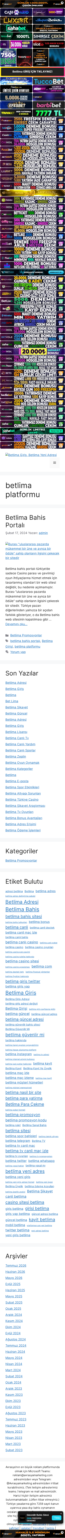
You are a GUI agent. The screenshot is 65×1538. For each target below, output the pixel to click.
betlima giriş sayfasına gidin (42, 1009)
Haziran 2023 (15, 1425)
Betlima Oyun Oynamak (22, 762)
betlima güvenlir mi (24, 1034)
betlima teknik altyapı (48, 1136)
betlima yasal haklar (14, 1166)
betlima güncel (17, 1014)
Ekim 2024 (13, 1327)
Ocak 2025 (13, 1308)
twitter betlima (17, 1230)
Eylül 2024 (13, 1333)
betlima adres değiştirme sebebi (20, 896)
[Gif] (32, 193)
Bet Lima (11, 701)
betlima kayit (42, 1063)
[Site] (32, 120)
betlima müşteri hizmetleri (24, 1082)
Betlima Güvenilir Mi (17, 1029)
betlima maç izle (17, 1073)
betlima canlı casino (21, 942)
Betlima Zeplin (15, 756)
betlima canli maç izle (21, 932)
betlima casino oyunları (39, 947)
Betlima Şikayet (16, 707)
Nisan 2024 (13, 1364)
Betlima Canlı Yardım (20, 744)
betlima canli (16, 927)
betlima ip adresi (41, 1054)
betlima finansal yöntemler (38, 972)
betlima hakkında (15, 1040)
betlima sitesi (18, 1130)
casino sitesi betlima (24, 1202)
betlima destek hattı (14, 972)
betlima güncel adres (44, 1014)
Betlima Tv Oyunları (19, 812)
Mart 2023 (13, 1444)
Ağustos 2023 (15, 1413)
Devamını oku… (16, 624)
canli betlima (15, 1196)
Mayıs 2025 (13, 1296)
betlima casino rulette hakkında (19, 957)
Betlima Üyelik (14, 1186)
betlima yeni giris (17, 1177)
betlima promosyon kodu (26, 1120)
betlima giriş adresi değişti (21, 1003)
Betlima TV (38, 1141)
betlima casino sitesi (22, 961)
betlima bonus (39, 922)
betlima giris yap (17, 986)
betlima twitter (16, 1161)
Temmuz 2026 (15, 1265)
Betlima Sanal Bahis (34, 1125)
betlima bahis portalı (25, 641)
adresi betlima (14, 891)
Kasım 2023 (14, 1395)
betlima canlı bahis (16, 937)
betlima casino (14, 947)
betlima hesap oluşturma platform (20, 1050)
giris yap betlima (17, 1214)
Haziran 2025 (15, 1290)
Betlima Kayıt (13, 1068)
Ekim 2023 (13, 1401)
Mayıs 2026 (13, 1278)
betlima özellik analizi (15, 1192)
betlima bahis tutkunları (16, 922)
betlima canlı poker (48, 943)
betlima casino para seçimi (17, 952)
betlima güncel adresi (24, 1019)
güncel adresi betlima (45, 1214)
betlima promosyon (22, 1114)
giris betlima (14, 1209)
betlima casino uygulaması (17, 967)
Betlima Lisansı (16, 732)
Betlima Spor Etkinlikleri (22, 787)
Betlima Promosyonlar (26, 635)
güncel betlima (16, 1220)
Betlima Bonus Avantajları (23, 818)
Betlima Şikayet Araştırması (25, 806)
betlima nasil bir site (23, 1092)
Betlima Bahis (22, 909)
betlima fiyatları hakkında (17, 976)
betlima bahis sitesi (23, 916)
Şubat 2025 (13, 1302)
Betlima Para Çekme (24, 1104)
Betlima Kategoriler (19, 769)
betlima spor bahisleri (21, 1136)
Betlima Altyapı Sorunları (23, 793)
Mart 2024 (13, 1370)
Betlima (10, 695)
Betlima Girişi (16, 1008)
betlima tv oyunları (16, 1156)
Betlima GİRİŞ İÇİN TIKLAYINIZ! (32, 71)
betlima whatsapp (41, 1161)
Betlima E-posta (17, 781)
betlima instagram (18, 1054)
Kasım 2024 (14, 1321)
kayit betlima (42, 1219)
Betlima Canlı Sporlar (20, 750)
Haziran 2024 (15, 1351)
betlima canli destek (42, 927)
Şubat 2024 (14, 1376)
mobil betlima (15, 1225)
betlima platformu (27, 646)
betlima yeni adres (25, 1171)
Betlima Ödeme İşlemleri (23, 830)
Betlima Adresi (16, 683)
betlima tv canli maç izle (26, 1150)
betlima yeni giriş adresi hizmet (19, 1182)
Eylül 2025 (12, 1284)
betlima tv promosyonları (41, 1156)
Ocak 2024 (13, 1382)
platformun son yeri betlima (39, 1225)
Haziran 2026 (15, 1272)
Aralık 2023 (13, 1388)
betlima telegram (17, 1141)
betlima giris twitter (22, 981)
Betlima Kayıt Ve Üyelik (37, 1068)
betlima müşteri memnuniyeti (18, 1087)
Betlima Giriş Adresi (17, 999)
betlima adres (46, 891)
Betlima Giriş (14, 689)
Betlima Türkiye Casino (21, 799)
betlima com (42, 966)
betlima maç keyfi (44, 1078)
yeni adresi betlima (40, 1231)
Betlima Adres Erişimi (20, 824)
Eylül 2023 (13, 1407)
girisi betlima (37, 1208)
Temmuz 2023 (15, 1419)
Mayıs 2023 (13, 1431)
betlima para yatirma (23, 1098)
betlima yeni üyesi (44, 1182)
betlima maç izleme (19, 1078)
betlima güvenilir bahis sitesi (22, 1024)
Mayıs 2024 (13, 1358)
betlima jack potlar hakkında (18, 1064)
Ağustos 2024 (15, 1339)
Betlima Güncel (16, 713)
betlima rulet (13, 1125)
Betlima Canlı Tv (17, 738)
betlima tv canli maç (20, 1145)
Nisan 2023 (13, 1438)
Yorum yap (18, 652)
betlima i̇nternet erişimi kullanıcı (20, 1059)
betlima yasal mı (35, 1165)
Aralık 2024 (13, 1315)
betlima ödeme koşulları (39, 1186)
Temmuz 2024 (15, 1345)
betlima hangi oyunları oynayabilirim (21, 1045)
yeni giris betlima (17, 1235)
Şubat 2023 (14, 1450)
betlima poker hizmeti (15, 1110)
